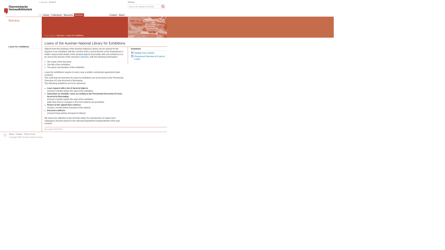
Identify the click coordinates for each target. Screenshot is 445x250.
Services (79, 15)
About (121, 15)
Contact (113, 15)
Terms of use (29, 134)
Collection (84, 57)
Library (46, 15)
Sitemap (131, 2)
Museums (68, 15)
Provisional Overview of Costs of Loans (149, 57)
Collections (56, 15)
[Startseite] (40, 15)
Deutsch (52, 2)
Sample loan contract (144, 53)
